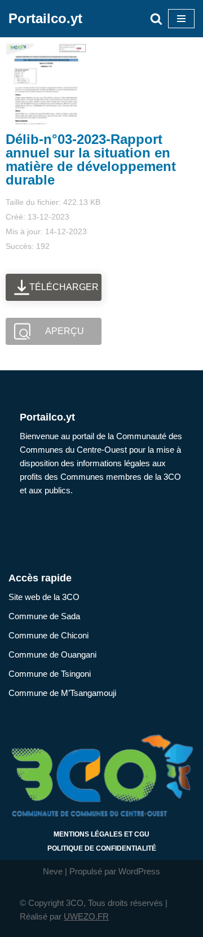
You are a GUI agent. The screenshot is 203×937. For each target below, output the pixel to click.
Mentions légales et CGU (101, 834)
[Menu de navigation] (181, 18)
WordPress (139, 871)
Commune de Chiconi (48, 635)
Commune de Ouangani (52, 654)
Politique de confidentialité (101, 848)
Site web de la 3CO (44, 597)
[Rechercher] (156, 18)
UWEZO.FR (86, 916)
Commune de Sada (44, 616)
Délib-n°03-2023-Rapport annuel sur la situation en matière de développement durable (91, 159)
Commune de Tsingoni (49, 673)
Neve (53, 871)
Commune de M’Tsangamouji (62, 693)
